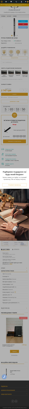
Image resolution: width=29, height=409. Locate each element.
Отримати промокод (14, 185)
